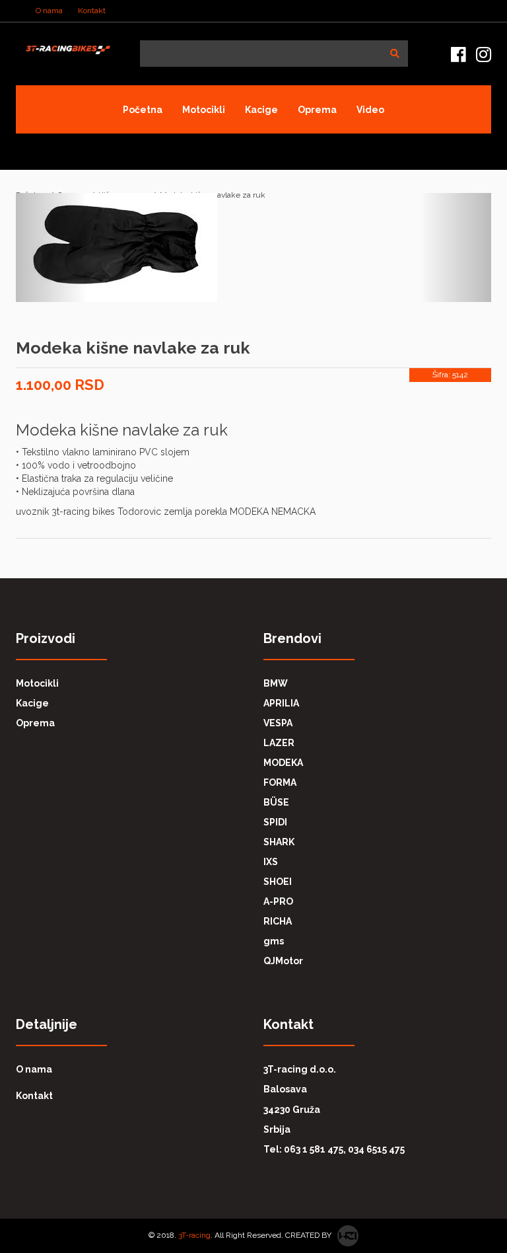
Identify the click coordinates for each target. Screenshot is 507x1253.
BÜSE (276, 802)
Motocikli (203, 109)
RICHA (277, 921)
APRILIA (281, 703)
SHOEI (277, 881)
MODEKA (283, 762)
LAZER (278, 743)
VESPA (277, 723)
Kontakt (92, 10)
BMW (275, 683)
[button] (253, 247)
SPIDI (275, 822)
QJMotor (283, 961)
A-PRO (278, 901)
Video (370, 109)
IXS (270, 861)
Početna (142, 109)
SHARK (278, 842)
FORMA (279, 782)
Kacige (261, 109)
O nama (49, 10)
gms (273, 941)
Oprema (317, 109)
